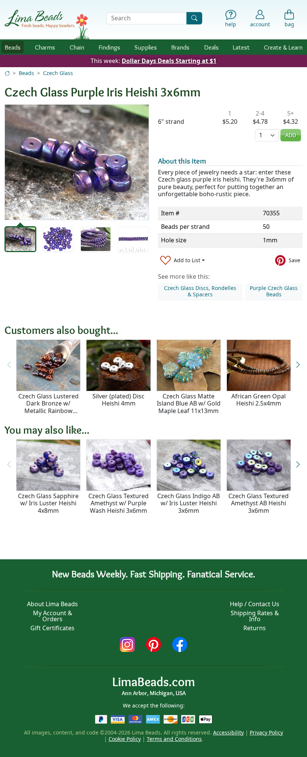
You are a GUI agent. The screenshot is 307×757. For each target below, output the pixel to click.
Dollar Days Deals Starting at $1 (169, 61)
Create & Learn (283, 47)
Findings (109, 47)
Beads (12, 47)
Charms (45, 47)
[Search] (194, 18)
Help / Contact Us (254, 604)
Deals (211, 47)
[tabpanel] (77, 162)
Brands (180, 47)
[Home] (7, 73)
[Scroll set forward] (298, 364)
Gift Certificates (52, 628)
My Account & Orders (52, 616)
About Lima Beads (52, 604)
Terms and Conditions (174, 738)
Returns (254, 628)
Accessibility (228, 732)
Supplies (145, 47)
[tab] (20, 239)
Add (290, 135)
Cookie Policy (125, 738)
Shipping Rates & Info (255, 616)
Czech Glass (58, 73)
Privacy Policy (266, 732)
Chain (77, 47)
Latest (241, 47)
